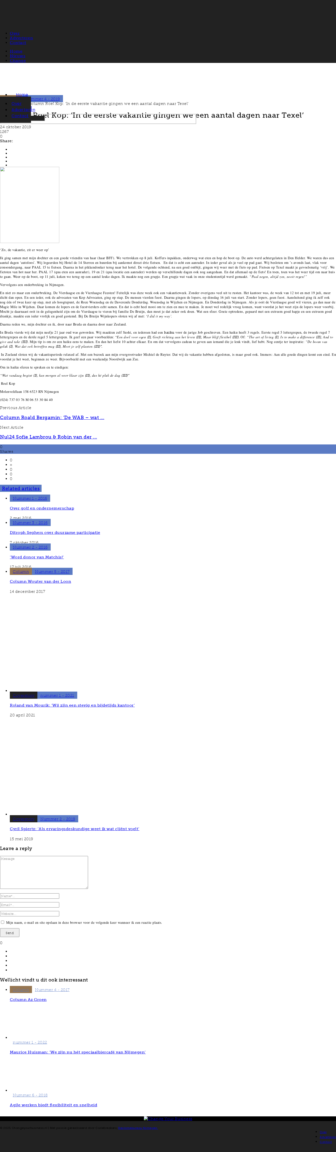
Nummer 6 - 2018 (30, 1095)
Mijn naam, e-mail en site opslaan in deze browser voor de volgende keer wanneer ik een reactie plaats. (84, 922)
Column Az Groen (28, 999)
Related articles (21, 488)
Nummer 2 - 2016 (30, 547)
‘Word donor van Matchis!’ (37, 557)
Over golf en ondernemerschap (42, 508)
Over (17, 103)
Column (21, 571)
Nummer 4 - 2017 (52, 989)
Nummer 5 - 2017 (52, 571)
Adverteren (23, 110)
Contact (20, 116)
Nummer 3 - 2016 (30, 522)
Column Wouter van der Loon (40, 581)
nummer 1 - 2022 (30, 1042)
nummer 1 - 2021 (57, 695)
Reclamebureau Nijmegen (138, 1128)
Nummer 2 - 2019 (57, 819)
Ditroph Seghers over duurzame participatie (55, 532)
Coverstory (23, 695)
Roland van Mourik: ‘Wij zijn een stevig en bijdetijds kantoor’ (72, 705)
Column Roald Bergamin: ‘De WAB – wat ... (52, 417)
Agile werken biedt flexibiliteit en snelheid (53, 1105)
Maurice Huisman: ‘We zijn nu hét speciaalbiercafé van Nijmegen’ (78, 1052)
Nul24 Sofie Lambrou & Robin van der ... (48, 437)
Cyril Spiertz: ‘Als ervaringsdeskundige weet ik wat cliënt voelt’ (74, 828)
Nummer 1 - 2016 (30, 498)
